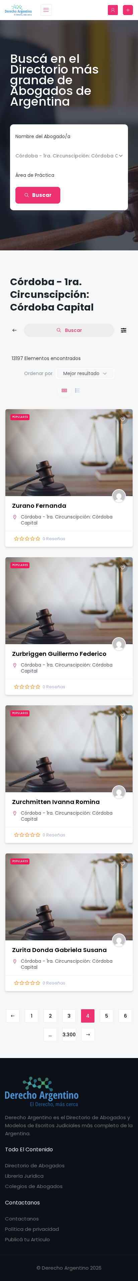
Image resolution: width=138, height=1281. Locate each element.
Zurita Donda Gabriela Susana (59, 950)
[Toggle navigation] (46, 10)
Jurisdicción (29, 155)
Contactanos (22, 1218)
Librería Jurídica (24, 1175)
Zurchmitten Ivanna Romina (56, 802)
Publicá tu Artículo (27, 1239)
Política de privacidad (32, 1229)
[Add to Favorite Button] (123, 419)
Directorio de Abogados (35, 1165)
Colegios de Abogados (34, 1186)
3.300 (69, 1034)
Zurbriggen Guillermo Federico (59, 654)
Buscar (42, 195)
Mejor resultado (81, 373)
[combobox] (66, 175)
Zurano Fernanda (39, 505)
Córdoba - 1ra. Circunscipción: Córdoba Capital (67, 519)
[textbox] (34, 175)
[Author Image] (119, 496)
